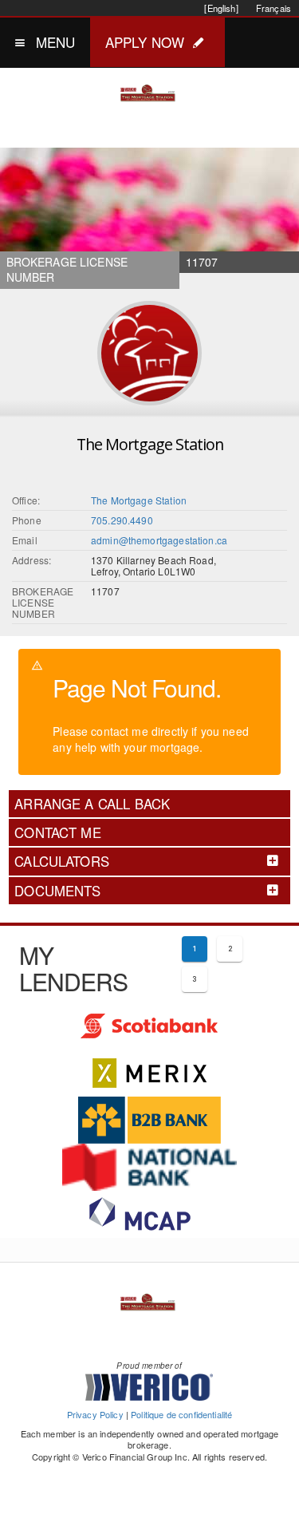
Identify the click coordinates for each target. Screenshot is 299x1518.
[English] (221, 8)
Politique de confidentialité (181, 1414)
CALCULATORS (61, 861)
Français (273, 8)
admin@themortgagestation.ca (159, 540)
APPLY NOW (144, 42)
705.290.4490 (122, 520)
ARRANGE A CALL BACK (92, 803)
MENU (56, 42)
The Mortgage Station (139, 500)
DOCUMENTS (57, 890)
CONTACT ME (57, 832)
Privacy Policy (95, 1414)
